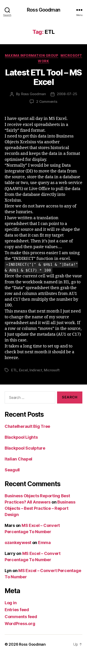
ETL (14, 370)
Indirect (35, 370)
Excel (23, 370)
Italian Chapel (18, 459)
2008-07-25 (67, 94)
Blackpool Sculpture (25, 448)
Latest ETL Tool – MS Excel (43, 77)
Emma (44, 542)
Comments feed (21, 616)
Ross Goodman (43, 9)
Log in (10, 602)
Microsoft (71, 55)
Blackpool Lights (21, 437)
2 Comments (46, 101)
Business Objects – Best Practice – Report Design (40, 508)
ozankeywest (18, 542)
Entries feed (17, 609)
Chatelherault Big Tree (27, 426)
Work (43, 61)
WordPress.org (20, 623)
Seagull (12, 469)
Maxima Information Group (31, 55)
